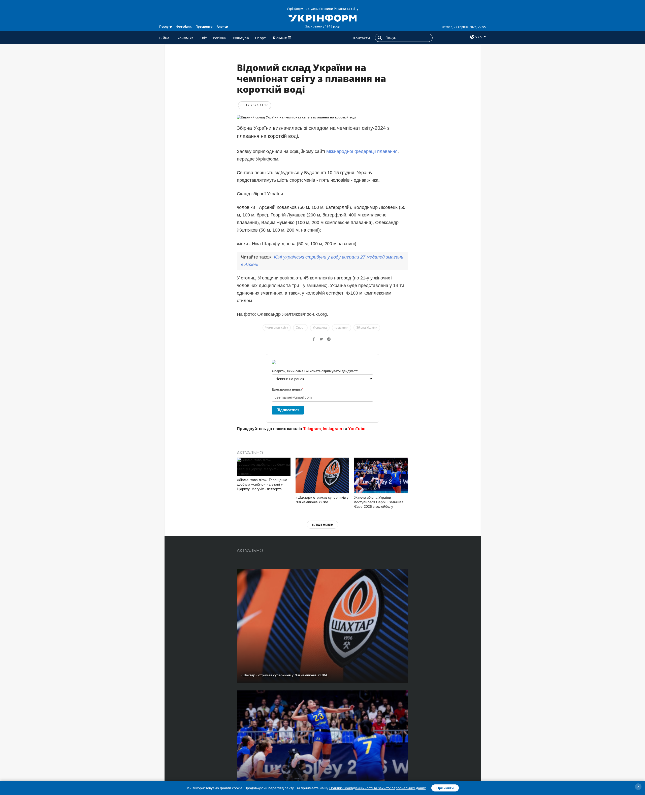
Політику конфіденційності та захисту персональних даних (377, 788)
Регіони (220, 38)
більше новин (322, 524)
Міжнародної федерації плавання (362, 151)
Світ (203, 38)
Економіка (185, 38)
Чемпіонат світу (276, 327)
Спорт (260, 38)
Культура (241, 38)
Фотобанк (183, 26)
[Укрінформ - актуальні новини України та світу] (322, 17)
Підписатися (288, 410)
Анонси (222, 26)
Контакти (361, 38)
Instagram (332, 429)
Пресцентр (204, 26)
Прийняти (445, 788)
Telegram (312, 429)
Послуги (165, 26)
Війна (164, 38)
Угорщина (320, 327)
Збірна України (366, 327)
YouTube (356, 429)
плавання (341, 327)
